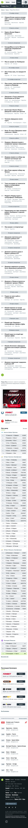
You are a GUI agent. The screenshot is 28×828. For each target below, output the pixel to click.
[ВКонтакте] (6, 807)
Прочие (7, 797)
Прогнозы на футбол (23, 718)
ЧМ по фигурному (9, 799)
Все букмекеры (5, 711)
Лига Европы (8, 786)
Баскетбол (12, 797)
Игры (23, 799)
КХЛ (21, 788)
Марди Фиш (5, 6)
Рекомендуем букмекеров (9, 668)
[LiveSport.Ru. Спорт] (2, 780)
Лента (15, 6)
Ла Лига (17, 786)
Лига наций (10, 783)
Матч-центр (4, 428)
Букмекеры (15, 795)
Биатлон (18, 797)
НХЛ (24, 788)
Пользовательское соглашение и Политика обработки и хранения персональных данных (15, 816)
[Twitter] (9, 807)
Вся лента (13, 781)
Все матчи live (4, 656)
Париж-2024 (18, 799)
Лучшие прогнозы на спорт (7, 718)
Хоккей (13, 2)
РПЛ (6, 783)
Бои (15, 792)
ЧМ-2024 (7, 790)
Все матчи (25, 428)
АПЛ (13, 786)
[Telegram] (12, 807)
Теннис (19, 2)
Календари (23, 779)
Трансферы (17, 779)
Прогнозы (7, 781)
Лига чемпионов (18, 783)
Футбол (7, 2)
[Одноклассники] (15, 807)
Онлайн (12, 779)
